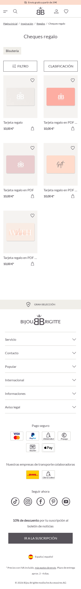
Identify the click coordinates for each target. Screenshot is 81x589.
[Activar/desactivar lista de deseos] (32, 80)
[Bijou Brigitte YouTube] (66, 501)
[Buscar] (15, 11)
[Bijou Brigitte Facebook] (40, 501)
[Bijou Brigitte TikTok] (15, 501)
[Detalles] (32, 128)
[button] (56, 11)
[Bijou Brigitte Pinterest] (53, 501)
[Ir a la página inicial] (40, 10)
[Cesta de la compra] (76, 11)
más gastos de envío (45, 567)
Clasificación (60, 66)
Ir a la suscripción (40, 538)
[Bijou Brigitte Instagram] (28, 501)
